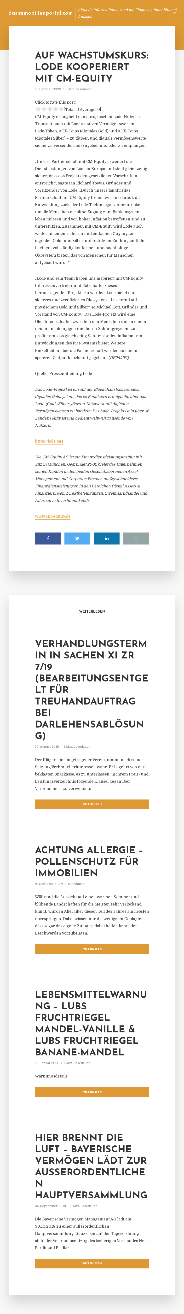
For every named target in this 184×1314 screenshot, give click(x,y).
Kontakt (107, 13)
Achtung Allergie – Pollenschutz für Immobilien (89, 862)
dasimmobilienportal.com (40, 13)
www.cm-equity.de (52, 516)
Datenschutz (155, 13)
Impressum (129, 13)
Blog (89, 13)
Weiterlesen (92, 804)
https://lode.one (49, 441)
